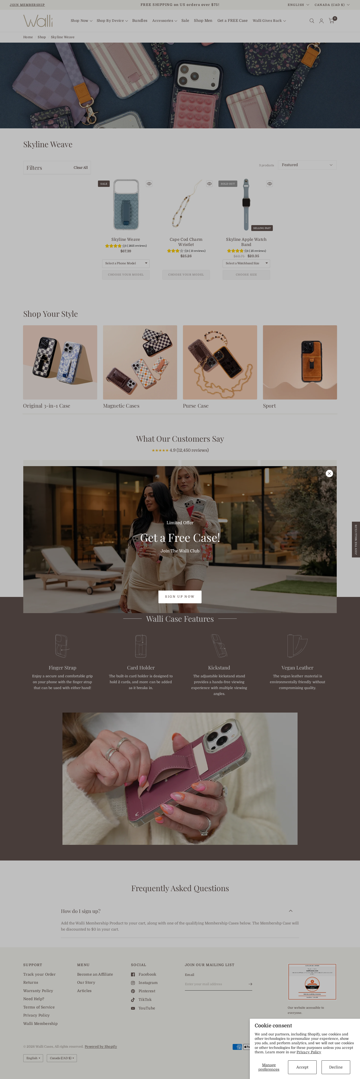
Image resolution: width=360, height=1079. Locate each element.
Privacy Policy (309, 1052)
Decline (336, 1067)
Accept (302, 1067)
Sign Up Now (180, 596)
